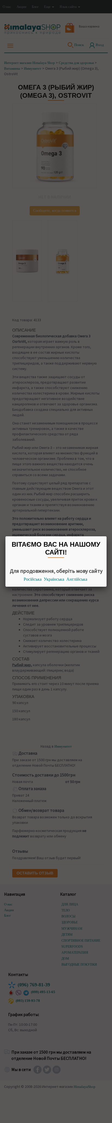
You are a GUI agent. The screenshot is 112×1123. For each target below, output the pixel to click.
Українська (54, 579)
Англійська (76, 579)
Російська (33, 579)
